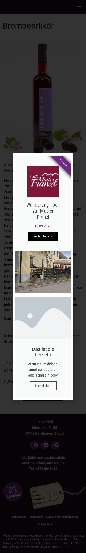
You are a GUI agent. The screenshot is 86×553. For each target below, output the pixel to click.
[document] (43, 276)
